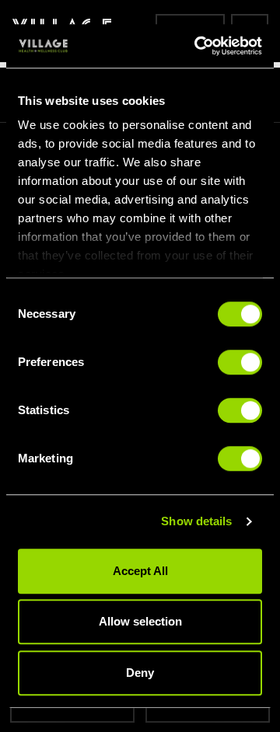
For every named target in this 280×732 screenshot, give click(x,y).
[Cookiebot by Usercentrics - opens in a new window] (197, 46)
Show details (196, 521)
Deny (140, 672)
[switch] (240, 362)
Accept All (140, 570)
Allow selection (140, 621)
